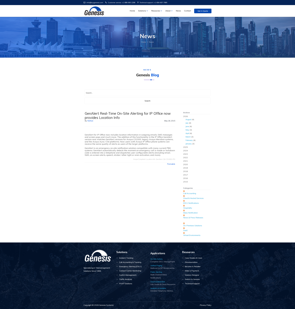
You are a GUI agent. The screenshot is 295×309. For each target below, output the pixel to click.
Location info (150, 159)
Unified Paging (156, 265)
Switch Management (127, 275)
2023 (185, 154)
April (187, 133)
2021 (185, 161)
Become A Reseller (193, 266)
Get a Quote (203, 11)
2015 (185, 182)
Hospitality (187, 208)
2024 (185, 150)
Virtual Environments (191, 235)
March (188, 137)
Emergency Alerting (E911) (130, 266)
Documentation (191, 262)
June (187, 126)
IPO (174, 159)
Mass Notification (190, 213)
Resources (156, 11)
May (187, 130)
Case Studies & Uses (193, 258)
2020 (185, 164)
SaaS (185, 230)
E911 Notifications (191, 203)
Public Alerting (156, 272)
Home (132, 11)
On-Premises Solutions (192, 225)
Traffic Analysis (125, 279)
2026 (189, 130)
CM (164, 159)
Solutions (142, 11)
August (188, 119)
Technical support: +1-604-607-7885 (153, 2)
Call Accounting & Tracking (130, 262)
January (189, 144)
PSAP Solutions (125, 283)
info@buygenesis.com (95, 2)
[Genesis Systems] (94, 10)
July (187, 123)
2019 (185, 168)
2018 (185, 171)
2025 (185, 147)
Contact (187, 11)
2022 (185, 157)
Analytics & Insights (158, 288)
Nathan (90, 121)
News (178, 11)
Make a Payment (192, 271)
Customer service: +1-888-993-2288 (121, 2)
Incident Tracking (126, 258)
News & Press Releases (193, 217)
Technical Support (192, 283)
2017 (185, 175)
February (189, 140)
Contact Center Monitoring (130, 271)
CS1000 (169, 159)
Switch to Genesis (192, 279)
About (168, 11)
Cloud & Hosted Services (193, 198)
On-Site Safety (156, 259)
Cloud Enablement (157, 282)
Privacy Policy (205, 305)
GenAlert (159, 159)
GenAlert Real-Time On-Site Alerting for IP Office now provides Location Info (128, 115)
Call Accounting (189, 193)
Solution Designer (192, 275)
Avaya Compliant (139, 159)
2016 (185, 178)
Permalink (171, 164)
